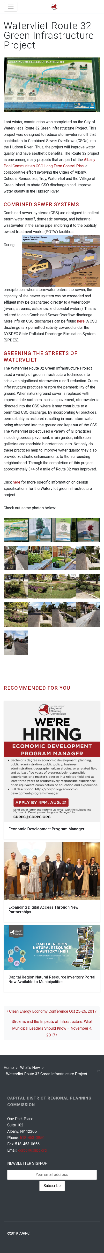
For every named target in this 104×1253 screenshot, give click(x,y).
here (81, 321)
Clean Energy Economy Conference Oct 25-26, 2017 (52, 1011)
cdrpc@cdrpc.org (32, 1150)
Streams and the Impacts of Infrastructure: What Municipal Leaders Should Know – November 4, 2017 (52, 1028)
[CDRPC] (54, 7)
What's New (30, 1067)
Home (9, 1067)
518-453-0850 (32, 1137)
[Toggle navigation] (10, 7)
